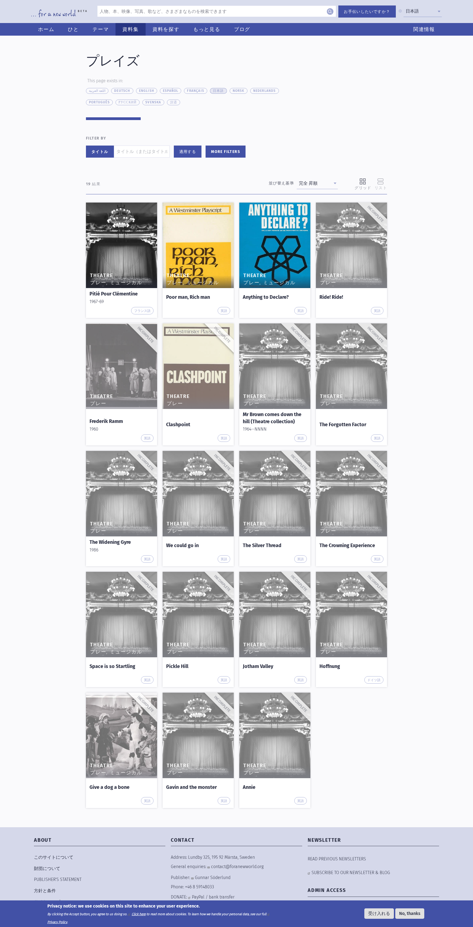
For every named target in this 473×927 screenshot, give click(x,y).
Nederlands (264, 91)
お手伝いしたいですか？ (367, 11)
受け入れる (379, 913)
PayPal (198, 897)
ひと (73, 29)
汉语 (173, 102)
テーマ (101, 29)
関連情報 (424, 29)
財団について (47, 868)
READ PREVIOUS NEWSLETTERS (337, 858)
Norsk (238, 91)
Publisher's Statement (58, 879)
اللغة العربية (97, 91)
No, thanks (409, 913)
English (146, 91)
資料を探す (166, 29)
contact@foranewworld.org (237, 866)
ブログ (242, 29)
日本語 (218, 91)
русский (128, 102)
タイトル (99, 151)
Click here (139, 914)
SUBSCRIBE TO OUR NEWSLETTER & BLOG (351, 872)
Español (170, 91)
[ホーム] (59, 13)
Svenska (153, 102)
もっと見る (206, 29)
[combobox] (422, 11)
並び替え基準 (281, 183)
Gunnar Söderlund (212, 877)
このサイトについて (53, 857)
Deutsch (122, 91)
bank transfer (222, 897)
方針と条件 (45, 890)
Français (195, 91)
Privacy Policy (57, 922)
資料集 (130, 29)
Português (99, 102)
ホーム (46, 29)
